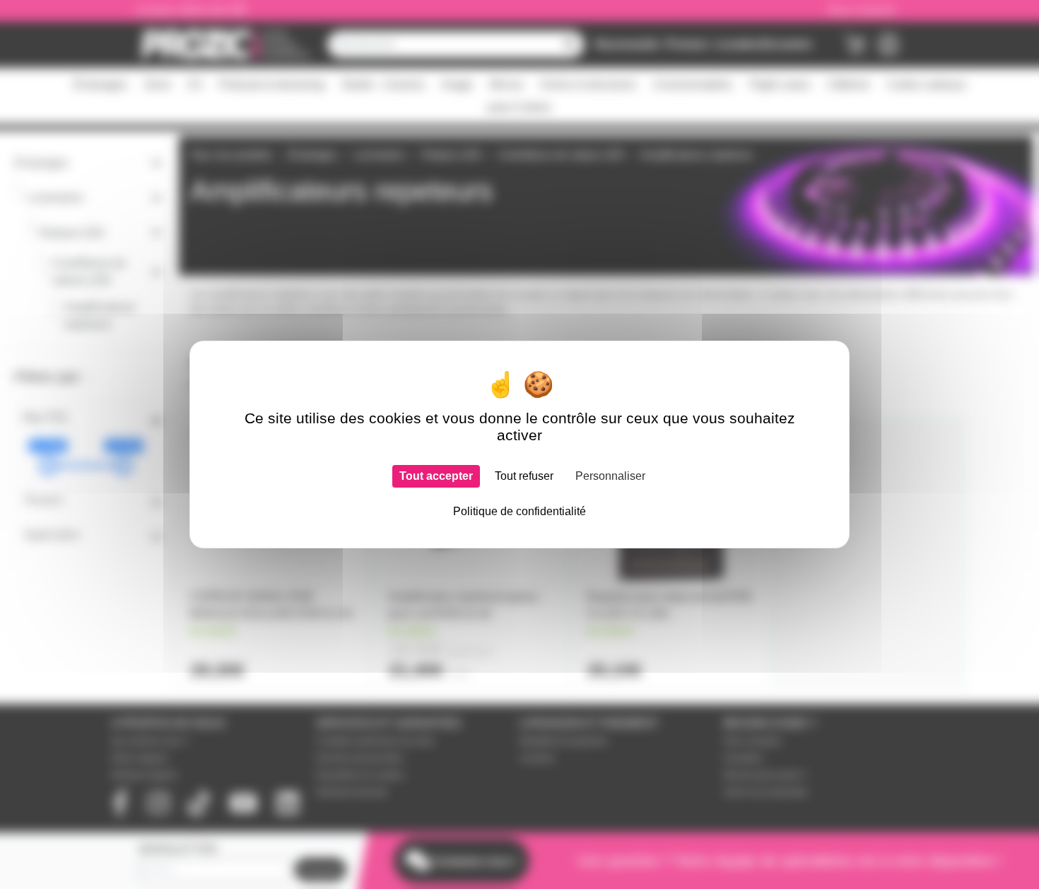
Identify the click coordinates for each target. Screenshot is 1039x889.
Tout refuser (524, 476)
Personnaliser (610, 476)
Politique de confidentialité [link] (519, 511)
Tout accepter (436, 476)
